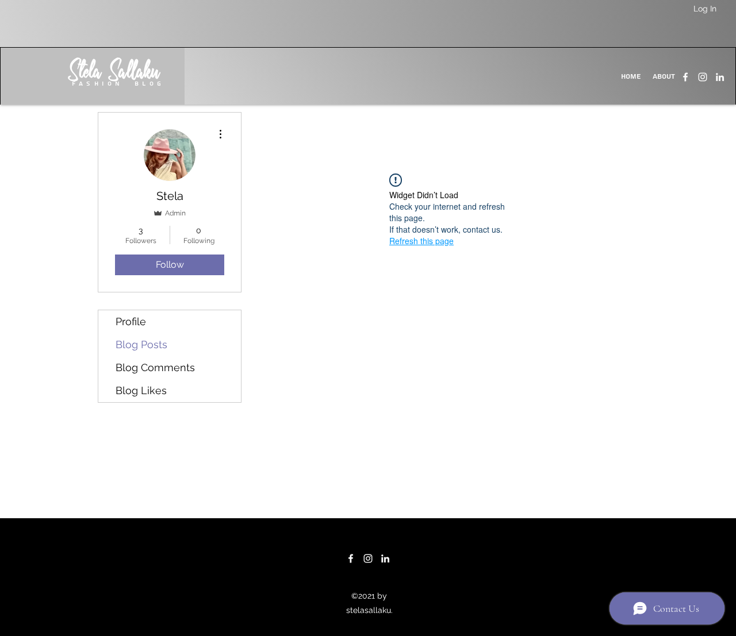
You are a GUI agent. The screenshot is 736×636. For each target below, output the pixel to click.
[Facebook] (685, 77)
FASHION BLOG (118, 83)
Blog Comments (155, 367)
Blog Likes (141, 390)
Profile (131, 321)
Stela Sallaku (114, 74)
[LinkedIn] (720, 77)
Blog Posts (141, 344)
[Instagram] (702, 77)
